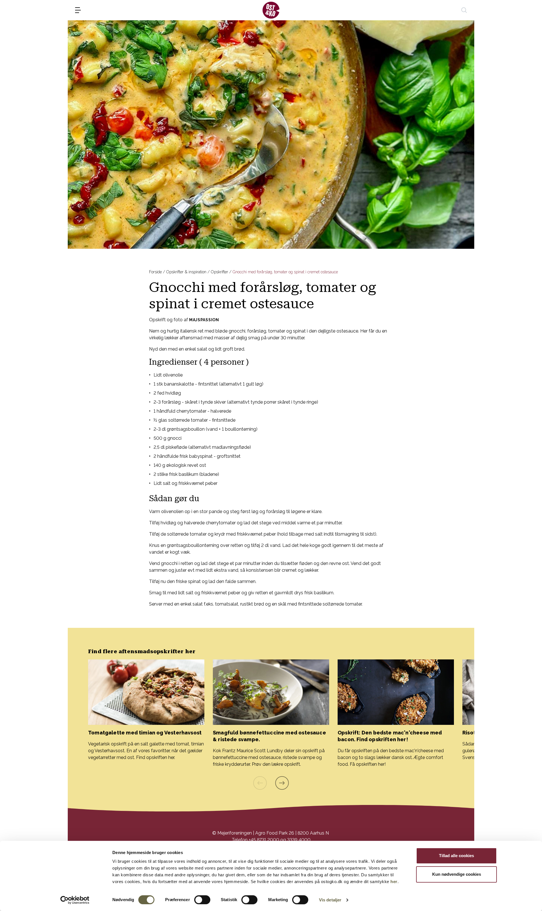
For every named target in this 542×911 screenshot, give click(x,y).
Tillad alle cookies (456, 855)
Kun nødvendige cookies (456, 874)
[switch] (202, 899)
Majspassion (204, 320)
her (393, 881)
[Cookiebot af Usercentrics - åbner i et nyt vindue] (75, 900)
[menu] (78, 10)
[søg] (464, 10)
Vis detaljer (330, 899)
